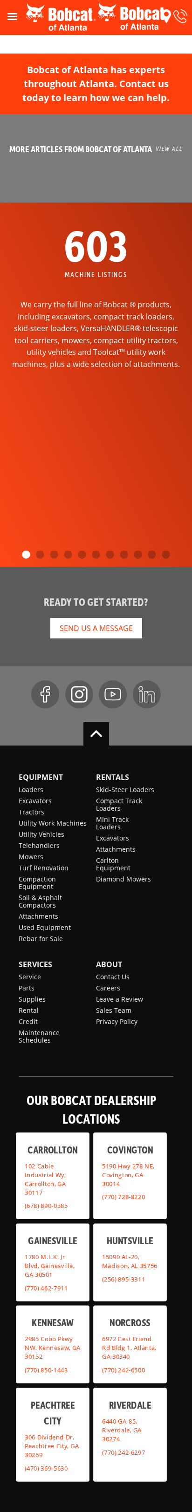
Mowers (31, 856)
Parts (26, 987)
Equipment (41, 777)
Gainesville (52, 1240)
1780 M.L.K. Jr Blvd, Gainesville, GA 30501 (49, 1266)
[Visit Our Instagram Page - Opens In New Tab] (79, 694)
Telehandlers (39, 845)
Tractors (31, 811)
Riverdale (130, 1404)
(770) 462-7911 (46, 1287)
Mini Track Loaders (112, 823)
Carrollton (52, 1149)
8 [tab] (124, 555)
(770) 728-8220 (123, 1197)
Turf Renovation (44, 867)
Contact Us (113, 976)
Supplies (32, 999)
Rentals (112, 777)
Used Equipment (45, 927)
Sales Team (113, 1010)
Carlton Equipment (113, 864)
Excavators (35, 800)
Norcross (130, 1322)
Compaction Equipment (37, 883)
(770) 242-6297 (123, 1452)
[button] (166, 16)
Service (30, 976)
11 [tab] (166, 555)
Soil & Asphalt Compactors (40, 901)
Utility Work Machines (53, 823)
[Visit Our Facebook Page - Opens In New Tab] (45, 694)
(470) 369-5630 (46, 1468)
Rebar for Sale (41, 938)
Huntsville (130, 1240)
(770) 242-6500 (123, 1369)
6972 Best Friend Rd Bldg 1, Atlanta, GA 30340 (129, 1348)
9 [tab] (138, 555)
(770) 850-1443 (46, 1369)
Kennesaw (52, 1322)
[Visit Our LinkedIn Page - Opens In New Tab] (147, 694)
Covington (130, 1149)
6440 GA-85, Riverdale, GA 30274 (122, 1430)
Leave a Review (119, 999)
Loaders (31, 789)
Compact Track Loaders (119, 804)
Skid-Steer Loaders (125, 789)
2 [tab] (40, 555)
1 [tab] (26, 555)
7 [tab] (110, 555)
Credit (28, 1021)
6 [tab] (96, 555)
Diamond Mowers (123, 879)
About (109, 964)
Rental (29, 1010)
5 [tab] (82, 555)
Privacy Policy (116, 1021)
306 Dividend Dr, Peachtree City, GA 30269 (52, 1446)
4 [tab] (68, 555)
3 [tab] (54, 555)
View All (169, 148)
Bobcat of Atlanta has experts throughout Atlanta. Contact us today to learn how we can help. (96, 83)
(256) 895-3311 (123, 1279)
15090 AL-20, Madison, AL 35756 (130, 1261)
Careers (108, 987)
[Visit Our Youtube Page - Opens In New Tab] (113, 694)
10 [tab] (152, 555)
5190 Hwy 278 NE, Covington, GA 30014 (128, 1174)
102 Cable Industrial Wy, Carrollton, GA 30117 (45, 1178)
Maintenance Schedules (39, 1036)
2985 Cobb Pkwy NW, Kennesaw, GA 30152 (53, 1348)
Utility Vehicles (41, 834)
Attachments (38, 916)
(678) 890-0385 (46, 1205)
